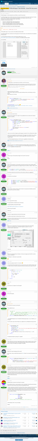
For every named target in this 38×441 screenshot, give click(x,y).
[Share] (36, 13)
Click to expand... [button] (22, 88)
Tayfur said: (9, 112)
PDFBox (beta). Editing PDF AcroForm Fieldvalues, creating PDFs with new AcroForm (12, 426)
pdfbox (18, 11)
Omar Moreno (3, 228)
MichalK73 (34, 426)
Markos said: (10, 303)
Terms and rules (25, 434)
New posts (11, 3)
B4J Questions (12, 415)
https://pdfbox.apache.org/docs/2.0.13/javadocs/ (15, 206)
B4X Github (16, 5)
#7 (36, 174)
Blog (3, 3)
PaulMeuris (4, 421)
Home (35, 434)
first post (8, 146)
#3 (36, 110)
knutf (2, 11)
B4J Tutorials (11, 421)
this (23, 353)
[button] (13, 3)
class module (11, 11)
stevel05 (34, 423)
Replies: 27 (7, 13)
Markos (3, 286)
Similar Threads (26, 11)
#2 (36, 79)
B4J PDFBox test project (12, 420)
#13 (36, 261)
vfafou (4, 418)
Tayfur (4, 83)
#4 (36, 143)
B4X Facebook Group (11, 5)
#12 (36, 251)
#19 (36, 365)
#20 (36, 380)
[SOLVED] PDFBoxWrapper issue (14, 417)
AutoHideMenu (30, 105)
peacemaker (5, 415)
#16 (36, 301)
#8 (36, 187)
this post (15, 145)
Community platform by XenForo (19, 436)
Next (4, 77)
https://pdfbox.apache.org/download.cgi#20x (8, 37)
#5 (36, 153)
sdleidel (3, 157)
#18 (36, 349)
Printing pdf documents (13, 423)
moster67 (3, 385)
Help (33, 434)
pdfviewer (21, 11)
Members (16, 3)
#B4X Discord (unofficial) (3, 5)
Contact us (20, 434)
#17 (36, 339)
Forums (6, 3)
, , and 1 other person (16, 140)
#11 (36, 223)
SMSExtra (27, 105)
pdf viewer (15, 11)
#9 (36, 197)
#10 (36, 212)
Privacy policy (30, 434)
